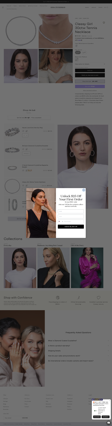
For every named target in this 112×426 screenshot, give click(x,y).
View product (97, 416)
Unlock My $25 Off (71, 226)
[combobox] (60, 221)
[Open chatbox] (109, 423)
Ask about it (105, 416)
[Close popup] (109, 401)
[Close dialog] (83, 190)
